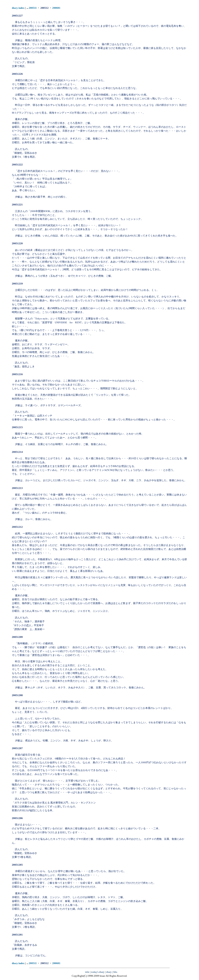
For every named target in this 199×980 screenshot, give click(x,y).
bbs (115, 971)
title (87, 971)
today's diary (98, 971)
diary (109, 971)
